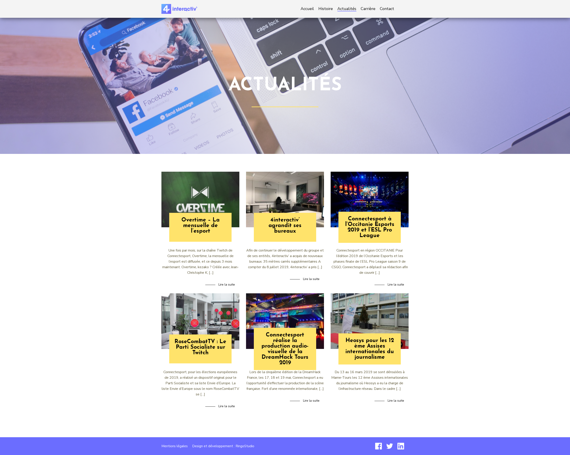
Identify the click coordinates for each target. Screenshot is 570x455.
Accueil (307, 8)
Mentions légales (174, 446)
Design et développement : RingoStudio (223, 446)
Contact (387, 8)
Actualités (346, 8)
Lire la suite (226, 284)
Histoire (325, 8)
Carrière (368, 8)
